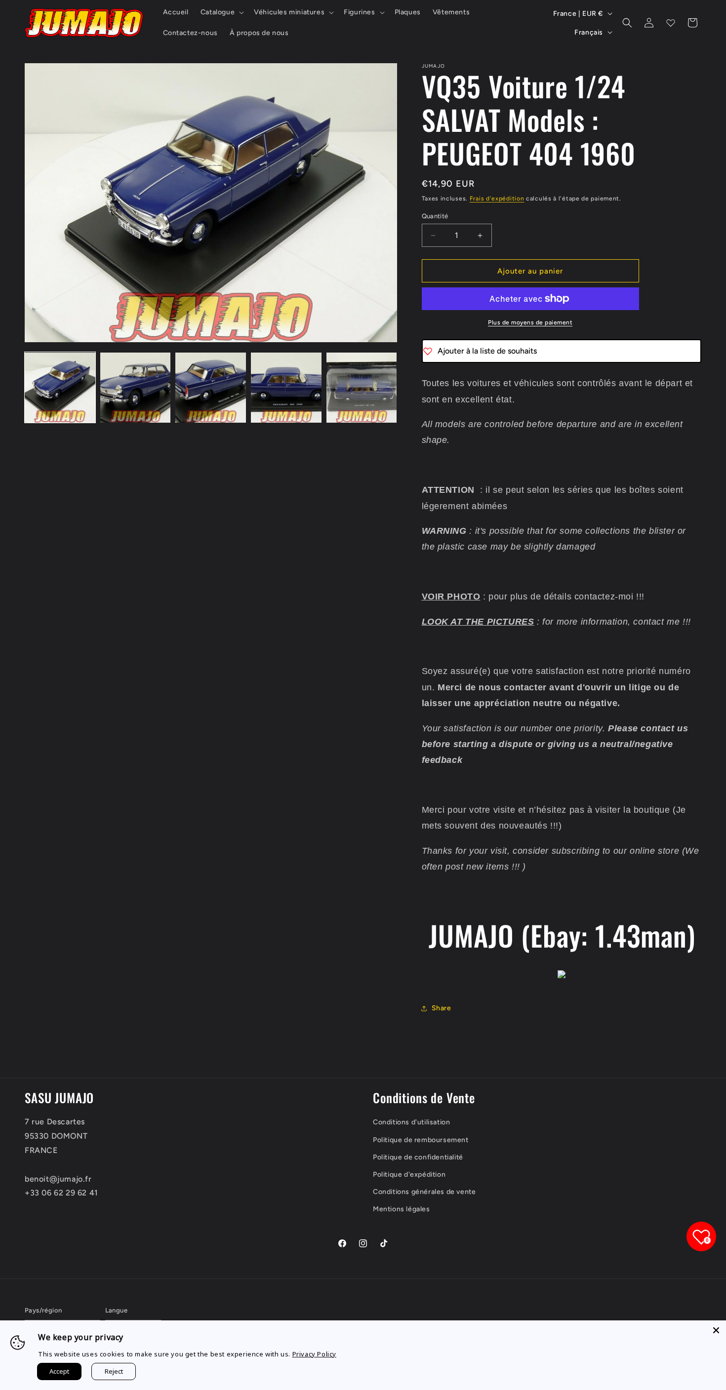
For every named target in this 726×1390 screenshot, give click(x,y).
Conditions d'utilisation (411, 1122)
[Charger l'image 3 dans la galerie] (210, 388)
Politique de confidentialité (418, 1157)
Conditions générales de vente (424, 1192)
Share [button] (441, 1008)
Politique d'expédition (409, 1174)
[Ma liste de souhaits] (671, 23)
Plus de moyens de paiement (530, 322)
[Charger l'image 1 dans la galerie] (60, 388)
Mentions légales (401, 1209)
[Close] (716, 1330)
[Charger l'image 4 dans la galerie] (286, 388)
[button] (221, 12)
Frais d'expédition (497, 198)
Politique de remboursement (421, 1140)
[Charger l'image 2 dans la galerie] (135, 388)
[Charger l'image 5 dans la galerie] (361, 388)
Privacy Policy (314, 1354)
